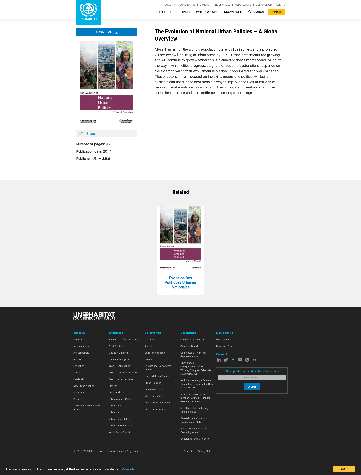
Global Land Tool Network (123, 372)
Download (104, 32)
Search (258, 12)
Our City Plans (116, 392)
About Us (165, 12)
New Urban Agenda (83, 385)
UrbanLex (114, 412)
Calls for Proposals (155, 352)
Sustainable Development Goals (87, 407)
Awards (149, 346)
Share (90, 133)
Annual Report (81, 352)
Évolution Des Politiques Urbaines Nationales (181, 282)
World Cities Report (119, 432)
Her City (113, 385)
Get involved (264, 5)
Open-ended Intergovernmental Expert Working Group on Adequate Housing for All (195, 368)
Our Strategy (79, 392)
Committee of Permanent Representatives (193, 354)
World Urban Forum (155, 409)
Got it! (344, 469)
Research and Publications (123, 339)
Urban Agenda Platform (121, 399)
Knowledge (233, 12)
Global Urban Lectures (121, 379)
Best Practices (116, 346)
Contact (188, 451)
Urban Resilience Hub (120, 425)
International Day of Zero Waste (158, 368)
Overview (78, 339)
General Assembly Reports (194, 438)
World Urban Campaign (157, 402)
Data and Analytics (119, 359)
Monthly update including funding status (194, 410)
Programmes (222, 5)
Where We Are (206, 12)
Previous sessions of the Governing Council (193, 430)
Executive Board (189, 346)
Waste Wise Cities (154, 389)
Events (280, 5)
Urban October (153, 382)
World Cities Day (153, 396)
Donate (276, 12)
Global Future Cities (119, 366)
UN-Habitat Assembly (192, 339)
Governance (187, 5)
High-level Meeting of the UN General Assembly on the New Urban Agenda (196, 384)
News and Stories (225, 346)
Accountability (81, 346)
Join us (77, 372)
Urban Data (115, 405)
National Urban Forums (157, 376)
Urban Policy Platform (120, 419)
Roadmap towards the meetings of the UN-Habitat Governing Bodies (195, 398)
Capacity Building (118, 352)
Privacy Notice (205, 451)
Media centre (243, 5)
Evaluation (78, 366)
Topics (184, 12)
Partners (77, 399)
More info (128, 469)
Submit (252, 386)
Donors (204, 5)
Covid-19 (170, 5)
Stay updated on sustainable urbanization (252, 371)
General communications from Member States (194, 420)
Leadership (79, 379)
